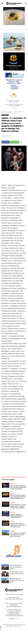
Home (2, 111)
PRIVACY (17, 618)
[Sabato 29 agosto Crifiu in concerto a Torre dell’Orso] (5, 574)
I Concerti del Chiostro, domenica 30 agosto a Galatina (16, 567)
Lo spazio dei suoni (9, 111)
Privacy (1, 629)
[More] (21, 142)
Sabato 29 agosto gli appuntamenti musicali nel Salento (17, 580)
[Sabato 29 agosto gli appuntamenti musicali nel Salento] (5, 580)
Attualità (3, 575)
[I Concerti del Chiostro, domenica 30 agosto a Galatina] (5, 567)
